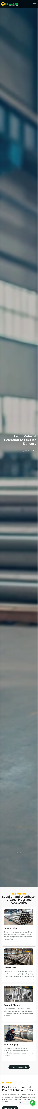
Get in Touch (29, 450)
